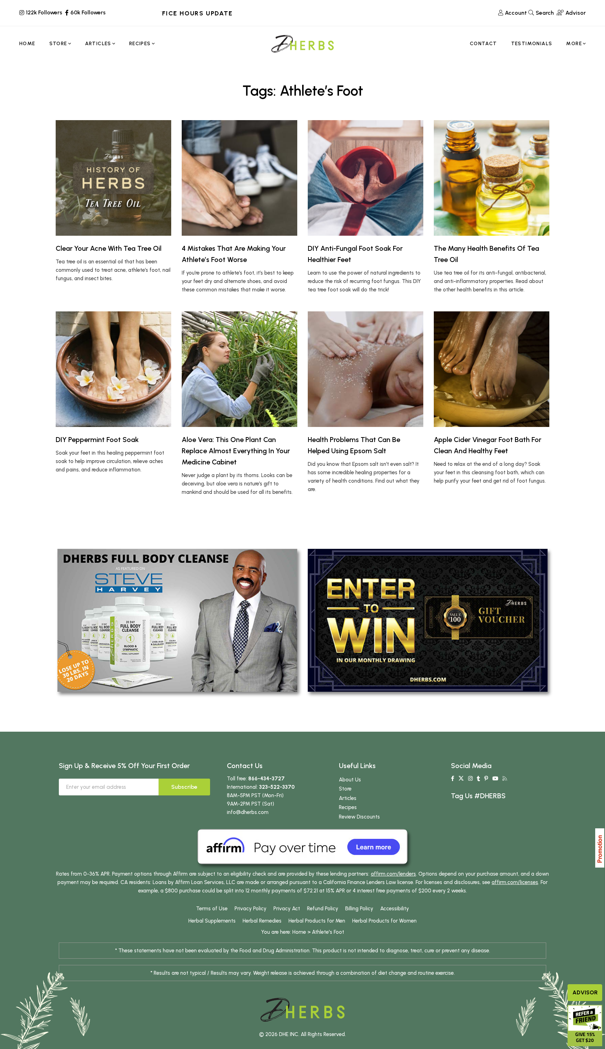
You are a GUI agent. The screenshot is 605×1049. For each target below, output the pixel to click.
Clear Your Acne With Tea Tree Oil (108, 248)
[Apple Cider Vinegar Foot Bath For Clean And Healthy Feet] (491, 369)
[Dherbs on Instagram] (470, 778)
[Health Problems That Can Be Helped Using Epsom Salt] (365, 369)
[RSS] (504, 778)
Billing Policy (359, 908)
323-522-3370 (277, 787)
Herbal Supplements (212, 921)
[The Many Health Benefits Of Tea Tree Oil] (491, 178)
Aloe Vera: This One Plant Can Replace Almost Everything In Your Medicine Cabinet (236, 450)
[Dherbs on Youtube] (495, 778)
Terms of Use (212, 908)
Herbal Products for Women (384, 921)
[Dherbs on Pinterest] (486, 778)
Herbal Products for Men (316, 921)
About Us (350, 780)
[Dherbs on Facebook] (452, 778)
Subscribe (184, 787)
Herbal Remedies (262, 921)
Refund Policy (322, 908)
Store (345, 789)
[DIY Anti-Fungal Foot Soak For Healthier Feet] (365, 178)
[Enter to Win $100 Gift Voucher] (428, 620)
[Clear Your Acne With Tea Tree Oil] (113, 178)
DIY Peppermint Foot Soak (97, 439)
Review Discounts (359, 817)
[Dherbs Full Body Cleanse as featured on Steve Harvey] (177, 620)
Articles (347, 798)
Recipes (348, 807)
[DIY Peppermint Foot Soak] (113, 369)
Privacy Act (286, 908)
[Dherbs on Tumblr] (478, 778)
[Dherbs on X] (461, 778)
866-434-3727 (266, 778)
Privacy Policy (250, 908)
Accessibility (394, 908)
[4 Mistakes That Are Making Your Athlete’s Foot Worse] (239, 178)
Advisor (585, 992)
